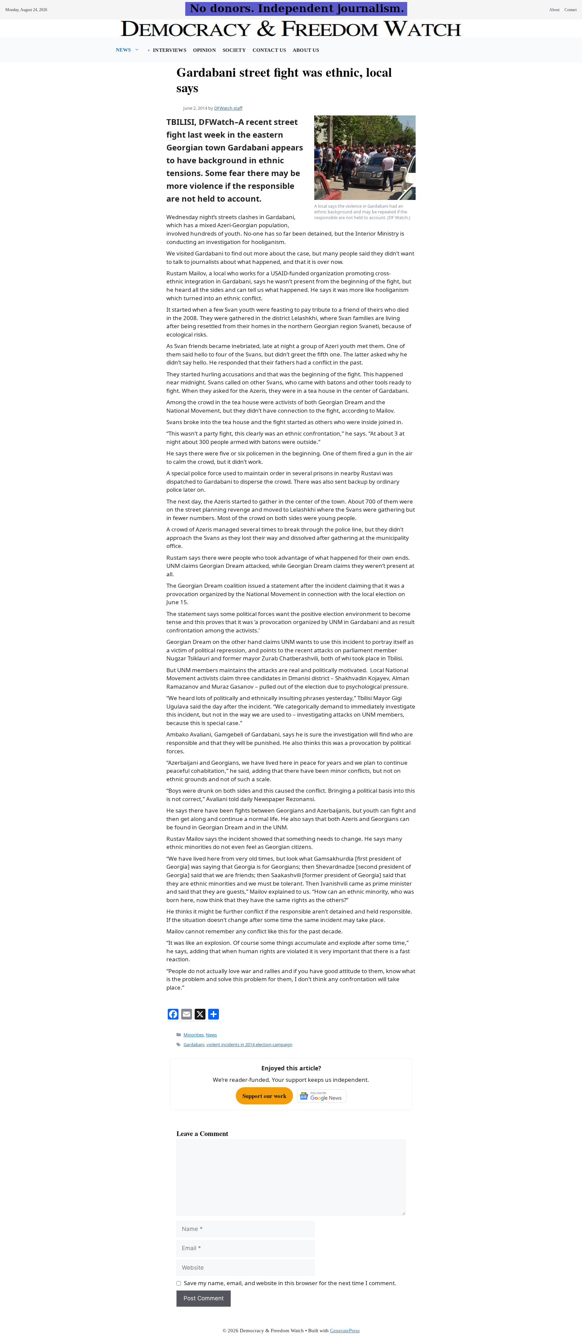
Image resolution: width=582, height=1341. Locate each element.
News (123, 50)
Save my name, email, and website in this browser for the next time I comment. (290, 1283)
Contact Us (269, 50)
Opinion (204, 50)
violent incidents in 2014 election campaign (249, 1044)
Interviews (169, 50)
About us (306, 50)
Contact (570, 9)
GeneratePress (345, 1330)
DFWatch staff (228, 108)
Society (234, 50)
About (554, 9)
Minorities (194, 1035)
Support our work (264, 1096)
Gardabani (194, 1044)
